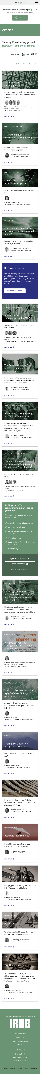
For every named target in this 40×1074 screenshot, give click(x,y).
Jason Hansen (21, 617)
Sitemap (5, 1068)
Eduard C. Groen (16, 107)
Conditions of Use (30, 1068)
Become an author (20, 1061)
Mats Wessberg (15, 897)
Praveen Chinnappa (23, 154)
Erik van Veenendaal (23, 939)
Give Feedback (20, 1054)
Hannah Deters (26, 107)
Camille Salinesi (15, 202)
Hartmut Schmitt (14, 109)
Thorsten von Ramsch (23, 248)
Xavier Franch (25, 486)
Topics (21, 18)
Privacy (19, 1068)
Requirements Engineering (20, 10)
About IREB (20, 1038)
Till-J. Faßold (20, 435)
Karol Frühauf (15, 765)
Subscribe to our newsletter (19, 569)
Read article (8, 116)
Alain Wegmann (22, 337)
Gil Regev (14, 337)
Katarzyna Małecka (22, 387)
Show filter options (15, 54)
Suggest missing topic (14, 291)
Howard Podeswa (16, 990)
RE (20, 2)
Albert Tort (14, 718)
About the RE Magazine (20, 1041)
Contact (20, 1044)
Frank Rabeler (21, 851)
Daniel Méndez (15, 486)
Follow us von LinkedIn (19, 563)
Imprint (12, 1068)
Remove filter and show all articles (28, 64)
